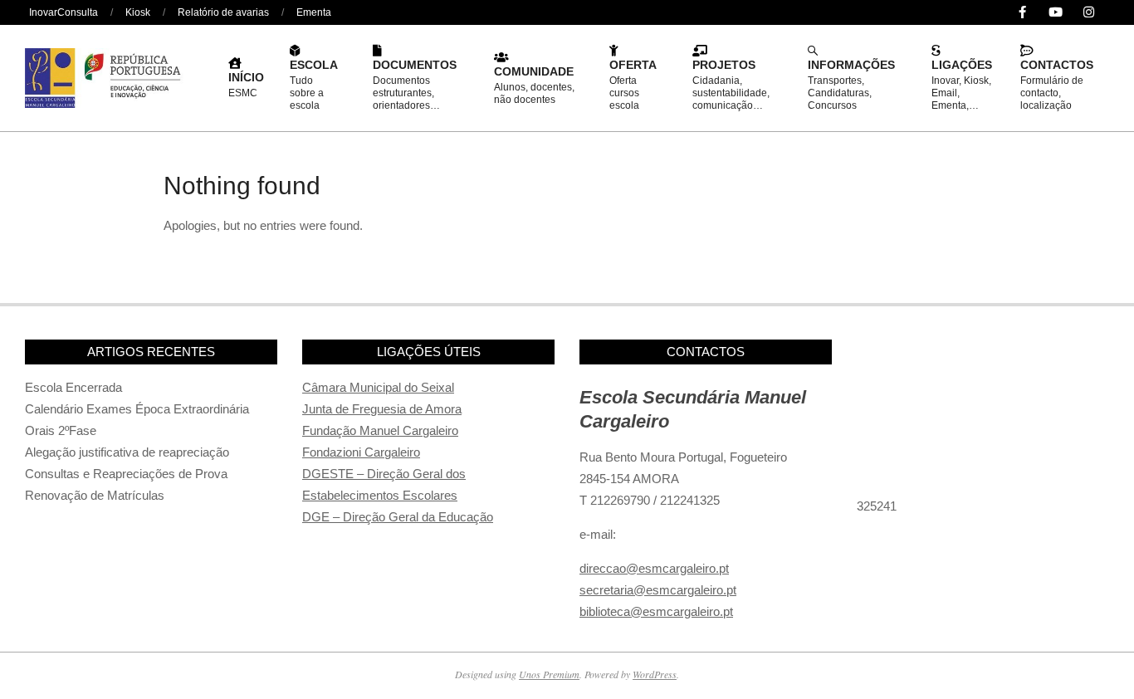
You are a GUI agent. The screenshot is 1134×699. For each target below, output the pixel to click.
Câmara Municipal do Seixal (378, 387)
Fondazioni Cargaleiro (361, 452)
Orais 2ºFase (60, 430)
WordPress (655, 674)
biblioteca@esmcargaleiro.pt (656, 611)
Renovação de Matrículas (94, 495)
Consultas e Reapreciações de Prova (126, 474)
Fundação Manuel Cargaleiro (380, 430)
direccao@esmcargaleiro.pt (654, 568)
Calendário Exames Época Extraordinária (137, 409)
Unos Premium (549, 674)
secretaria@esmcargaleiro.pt (657, 590)
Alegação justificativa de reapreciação (127, 452)
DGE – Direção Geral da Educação (397, 517)
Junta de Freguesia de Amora (382, 409)
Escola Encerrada (73, 387)
